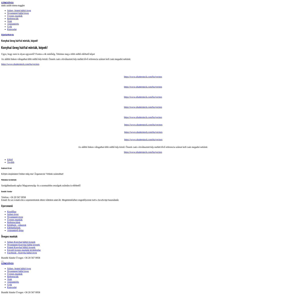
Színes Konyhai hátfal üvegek (21, 242)
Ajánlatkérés (13, 24)
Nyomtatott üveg (15, 217)
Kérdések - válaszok (16, 225)
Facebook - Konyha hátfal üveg (22, 252)
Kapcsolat (12, 29)
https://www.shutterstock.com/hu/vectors (20, 64)
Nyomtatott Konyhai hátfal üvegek (23, 244)
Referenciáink (13, 222)
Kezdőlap (11, 211)
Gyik (9, 26)
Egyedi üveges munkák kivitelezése (24, 250)
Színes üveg (12, 214)
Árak (9, 21)
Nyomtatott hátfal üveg (18, 13)
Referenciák (12, 18)
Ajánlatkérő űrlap (15, 230)
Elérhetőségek (13, 227)
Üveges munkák (14, 16)
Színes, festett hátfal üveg (19, 10)
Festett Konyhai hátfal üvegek (21, 247)
